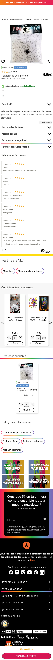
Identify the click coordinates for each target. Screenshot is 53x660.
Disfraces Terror (10, 441)
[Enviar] (44, 519)
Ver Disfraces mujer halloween (13, 78)
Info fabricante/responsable (15, 146)
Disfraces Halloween (33, 441)
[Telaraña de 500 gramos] (19, 366)
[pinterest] (36, 572)
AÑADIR (14, 343)
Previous (1, 321)
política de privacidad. (14, 532)
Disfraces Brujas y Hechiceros (17, 432)
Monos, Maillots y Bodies (30, 270)
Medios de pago (9, 133)
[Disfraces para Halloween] (39, 487)
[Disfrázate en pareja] (39, 473)
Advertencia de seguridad (14, 140)
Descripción (7, 104)
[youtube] (29, 572)
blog (32, 560)
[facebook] (11, 572)
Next (49, 321)
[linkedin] (42, 572)
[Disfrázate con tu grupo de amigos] (13, 473)
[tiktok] (23, 572)
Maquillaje (8, 270)
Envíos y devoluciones (12, 127)
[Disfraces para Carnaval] (13, 487)
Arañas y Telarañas (12, 449)
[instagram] (17, 572)
